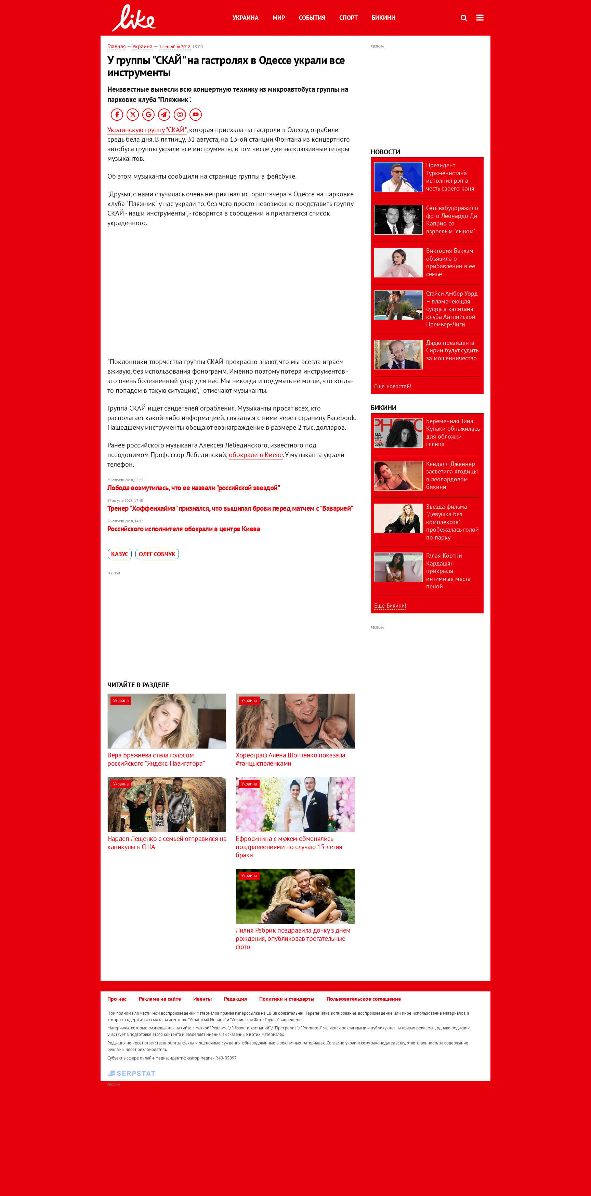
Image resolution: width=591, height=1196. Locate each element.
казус (119, 554)
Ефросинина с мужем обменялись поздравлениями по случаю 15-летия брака (289, 846)
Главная (116, 46)
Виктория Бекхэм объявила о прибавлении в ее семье (450, 262)
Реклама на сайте (160, 998)
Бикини (383, 18)
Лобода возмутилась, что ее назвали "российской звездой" (193, 487)
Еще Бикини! (390, 605)
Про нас (117, 998)
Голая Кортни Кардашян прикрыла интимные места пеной (448, 570)
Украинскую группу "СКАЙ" (146, 129)
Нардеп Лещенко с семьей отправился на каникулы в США (166, 842)
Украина (246, 18)
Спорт (348, 18)
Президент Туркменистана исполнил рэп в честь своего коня (450, 176)
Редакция (235, 998)
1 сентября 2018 (175, 47)
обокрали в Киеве (256, 454)
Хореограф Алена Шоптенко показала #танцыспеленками (290, 759)
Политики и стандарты (286, 998)
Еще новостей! (392, 386)
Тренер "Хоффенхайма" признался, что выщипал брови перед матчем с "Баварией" (230, 508)
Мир (279, 18)
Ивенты (202, 998)
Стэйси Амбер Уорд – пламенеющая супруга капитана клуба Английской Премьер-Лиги (452, 308)
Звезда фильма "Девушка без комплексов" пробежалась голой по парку (452, 522)
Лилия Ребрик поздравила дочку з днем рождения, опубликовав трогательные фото (293, 938)
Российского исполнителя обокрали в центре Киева (183, 528)
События (312, 18)
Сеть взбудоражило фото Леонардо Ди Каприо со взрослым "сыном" (452, 219)
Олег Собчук (157, 554)
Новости (385, 151)
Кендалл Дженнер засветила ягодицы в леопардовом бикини (452, 475)
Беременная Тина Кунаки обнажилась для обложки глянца (453, 432)
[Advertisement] (231, 625)
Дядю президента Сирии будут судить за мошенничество (452, 350)
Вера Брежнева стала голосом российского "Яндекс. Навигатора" (156, 759)
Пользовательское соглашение (364, 998)
